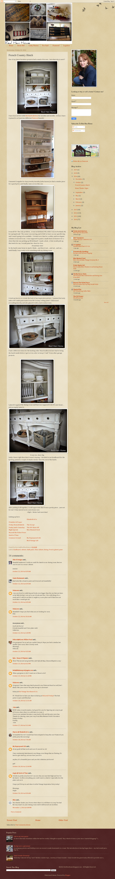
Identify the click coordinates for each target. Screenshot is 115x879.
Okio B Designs (17, 560)
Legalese (66, 45)
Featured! (56, 45)
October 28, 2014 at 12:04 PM (22, 766)
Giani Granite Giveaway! (21, 855)
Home (11, 45)
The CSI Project (78, 296)
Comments (77, 130)
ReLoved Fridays (48, 696)
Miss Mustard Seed (33, 530)
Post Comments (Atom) (23, 825)
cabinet (23, 549)
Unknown (16, 590)
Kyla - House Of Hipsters (20, 658)
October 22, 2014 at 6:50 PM (22, 633)
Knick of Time (14, 535)
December (79, 179)
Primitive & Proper (15, 522)
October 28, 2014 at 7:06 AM (22, 740)
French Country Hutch (82, 185)
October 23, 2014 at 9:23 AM (22, 651)
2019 (75, 170)
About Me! (21, 45)
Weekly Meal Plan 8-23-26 (81, 246)
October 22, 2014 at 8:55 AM (22, 602)
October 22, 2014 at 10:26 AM (22, 616)
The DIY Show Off (33, 527)
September (79, 192)
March (78, 199)
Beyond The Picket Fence (81, 282)
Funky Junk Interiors (80, 231)
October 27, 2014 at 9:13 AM (22, 725)
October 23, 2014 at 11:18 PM (22, 676)
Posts (75, 127)
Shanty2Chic (77, 289)
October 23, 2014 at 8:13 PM (22, 663)
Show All (106, 302)
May (77, 196)
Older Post (63, 820)
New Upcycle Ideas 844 (80, 232)
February (79, 202)
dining (46, 549)
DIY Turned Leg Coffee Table (81, 291)
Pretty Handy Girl (79, 265)
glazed (56, 549)
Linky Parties (34, 45)
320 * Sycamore (78, 238)
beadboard (17, 549)
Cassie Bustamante (19, 578)
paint (61, 549)
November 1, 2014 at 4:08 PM (22, 807)
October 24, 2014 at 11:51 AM (22, 700)
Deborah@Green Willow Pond (22, 639)
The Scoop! (30, 525)
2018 (75, 173)
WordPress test (78, 298)
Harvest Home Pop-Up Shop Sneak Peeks (85, 284)
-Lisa (14, 707)
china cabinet (38, 549)
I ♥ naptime (77, 245)
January (78, 205)
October (78, 182)
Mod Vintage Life (32, 540)
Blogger (67, 875)
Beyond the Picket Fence (17, 532)
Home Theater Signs (81, 188)
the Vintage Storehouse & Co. (28, 691)
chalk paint (30, 549)
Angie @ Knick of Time (20, 773)
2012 (75, 213)
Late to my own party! (21, 836)
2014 (75, 176)
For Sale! (45, 45)
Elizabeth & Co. (32, 519)
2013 (75, 209)
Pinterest (35, 118)
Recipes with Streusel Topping (82, 253)
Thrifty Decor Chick (79, 274)
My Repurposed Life (34, 538)
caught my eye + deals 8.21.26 (82, 239)
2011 (75, 216)
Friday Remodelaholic (16, 525)
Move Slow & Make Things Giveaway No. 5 (86, 260)
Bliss (14, 800)
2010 (75, 219)
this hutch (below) (31, 116)
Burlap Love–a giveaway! (22, 846)
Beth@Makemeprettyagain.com (23, 670)
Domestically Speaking (80, 251)
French (51, 549)
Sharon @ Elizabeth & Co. (21, 732)
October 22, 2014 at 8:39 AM (22, 571)
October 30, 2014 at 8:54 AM (22, 793)
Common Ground (15, 538)
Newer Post (12, 820)
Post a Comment (16, 812)
